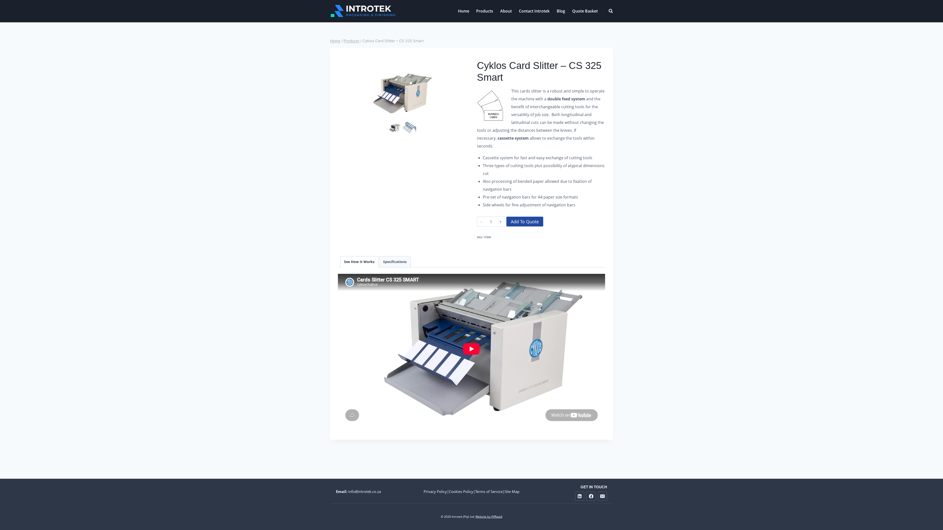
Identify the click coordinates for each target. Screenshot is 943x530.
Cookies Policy (461, 491)
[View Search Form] (608, 11)
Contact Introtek (534, 11)
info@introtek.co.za (364, 491)
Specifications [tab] (395, 261)
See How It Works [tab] (359, 261)
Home (463, 11)
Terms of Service (489, 491)
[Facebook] (591, 496)
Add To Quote (525, 222)
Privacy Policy (435, 491)
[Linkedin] (579, 496)
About (506, 11)
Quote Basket (585, 11)
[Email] (602, 496)
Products (484, 11)
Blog (561, 11)
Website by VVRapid (488, 517)
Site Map (512, 491)
